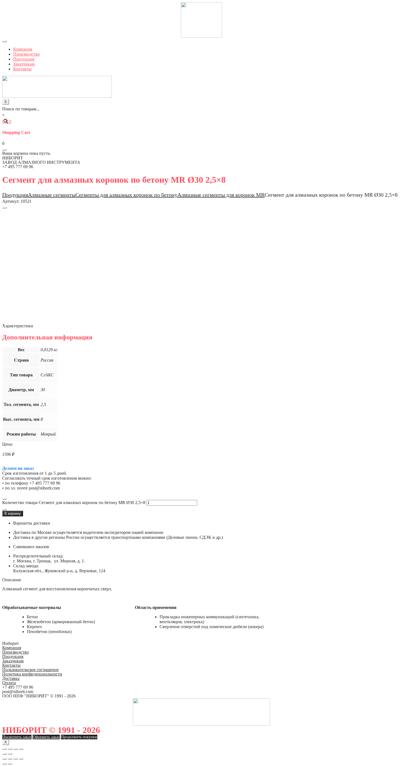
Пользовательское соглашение (30, 669)
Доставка (10, 678)
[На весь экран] (15, 749)
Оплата (9, 682)
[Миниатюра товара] (4, 207)
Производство (26, 54)
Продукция (23, 59)
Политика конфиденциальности (32, 674)
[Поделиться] (10, 749)
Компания (22, 49)
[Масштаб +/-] (21, 749)
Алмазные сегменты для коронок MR (221, 195)
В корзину (12, 513)
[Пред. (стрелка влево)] (4, 754)
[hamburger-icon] (4, 41)
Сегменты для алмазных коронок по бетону (126, 195)
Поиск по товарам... (20, 109)
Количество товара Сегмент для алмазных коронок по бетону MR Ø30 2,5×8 (73, 502)
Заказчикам (24, 64)
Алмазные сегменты (51, 195)
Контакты (22, 69)
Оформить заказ (46, 737)
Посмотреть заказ (16, 737)
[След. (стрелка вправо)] (10, 754)
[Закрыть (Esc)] (4, 749)
